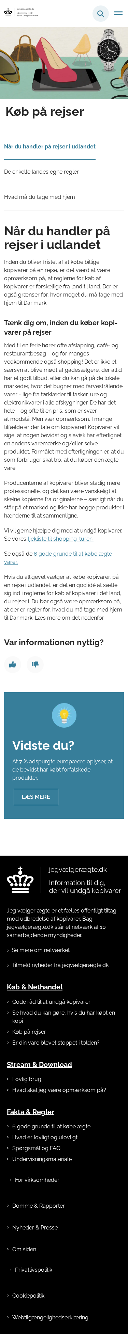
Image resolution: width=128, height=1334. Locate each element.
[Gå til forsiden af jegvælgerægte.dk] (19, 13)
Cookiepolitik (28, 1295)
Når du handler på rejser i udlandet (50, 146)
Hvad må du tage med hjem (39, 197)
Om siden (24, 1249)
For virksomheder (37, 1180)
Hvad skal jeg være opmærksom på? (59, 1090)
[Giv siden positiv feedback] (12, 664)
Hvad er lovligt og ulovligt (44, 1137)
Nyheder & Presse (35, 1227)
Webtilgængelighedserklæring (50, 1317)
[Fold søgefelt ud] (101, 13)
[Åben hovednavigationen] (121, 14)
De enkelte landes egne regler (41, 172)
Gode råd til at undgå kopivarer (51, 1002)
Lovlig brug (26, 1079)
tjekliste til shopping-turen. (61, 539)
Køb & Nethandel (34, 987)
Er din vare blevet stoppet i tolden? (56, 1042)
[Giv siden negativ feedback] (35, 664)
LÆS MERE (36, 797)
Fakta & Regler (30, 1112)
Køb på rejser (29, 1032)
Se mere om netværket (41, 950)
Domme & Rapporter (38, 1206)
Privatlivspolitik (33, 1270)
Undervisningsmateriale (42, 1159)
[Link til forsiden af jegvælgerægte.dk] (64, 880)
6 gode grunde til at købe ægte (51, 1126)
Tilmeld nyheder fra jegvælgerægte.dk (60, 965)
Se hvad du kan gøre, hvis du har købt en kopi (63, 1017)
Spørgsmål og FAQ (36, 1148)
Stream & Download (39, 1064)
